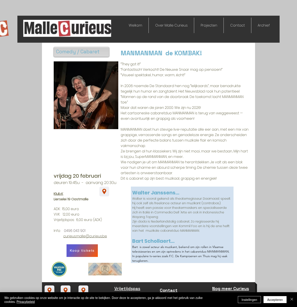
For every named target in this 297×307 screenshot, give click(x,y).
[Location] (104, 191)
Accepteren (275, 299)
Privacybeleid (26, 301)
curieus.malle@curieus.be (85, 236)
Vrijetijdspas (127, 288)
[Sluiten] (291, 300)
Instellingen (249, 299)
